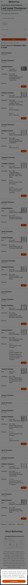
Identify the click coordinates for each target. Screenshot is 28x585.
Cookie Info (22, 577)
